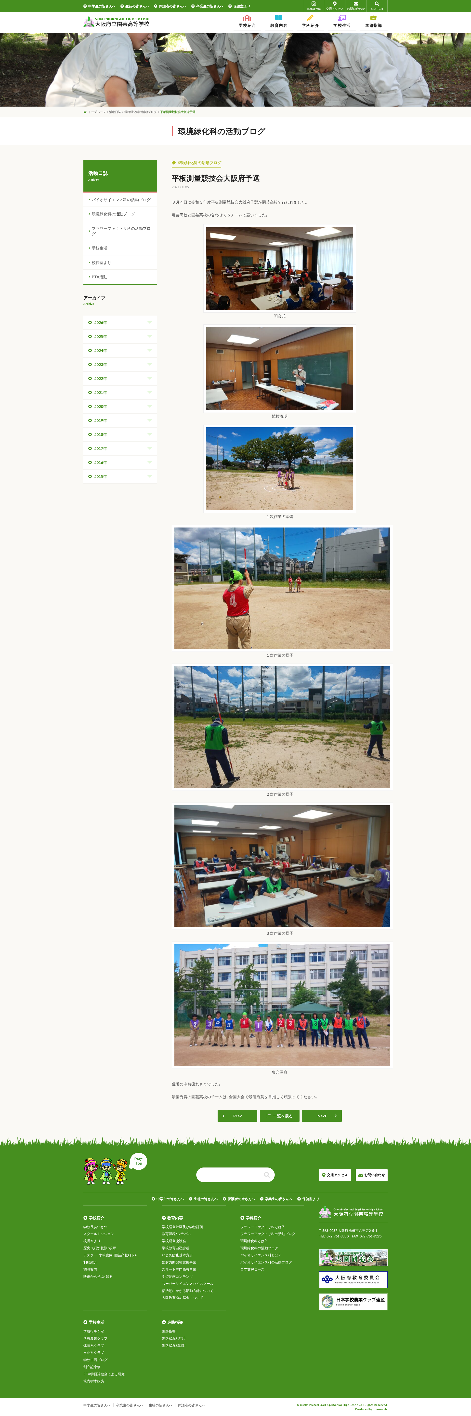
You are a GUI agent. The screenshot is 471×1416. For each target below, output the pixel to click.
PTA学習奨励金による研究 (104, 1374)
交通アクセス (335, 9)
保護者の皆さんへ (172, 6)
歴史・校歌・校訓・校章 (99, 1248)
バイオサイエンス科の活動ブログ (121, 199)
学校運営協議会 (174, 1241)
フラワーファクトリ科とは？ (262, 1227)
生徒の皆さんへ (137, 6)
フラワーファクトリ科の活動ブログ (121, 231)
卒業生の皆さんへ (210, 6)
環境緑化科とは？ (253, 1241)
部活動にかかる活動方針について (187, 1291)
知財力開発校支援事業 (179, 1262)
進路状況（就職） (174, 1345)
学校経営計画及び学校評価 (182, 1227)
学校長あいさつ (95, 1227)
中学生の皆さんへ (102, 6)
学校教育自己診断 (175, 1248)
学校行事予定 (93, 1331)
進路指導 (169, 1331)
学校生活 (99, 248)
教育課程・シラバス (176, 1234)
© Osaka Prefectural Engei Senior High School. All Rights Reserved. (342, 1405)
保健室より (241, 6)
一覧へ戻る (283, 1115)
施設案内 (90, 1269)
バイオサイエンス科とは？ (260, 1255)
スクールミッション (98, 1234)
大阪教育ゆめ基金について (182, 1297)
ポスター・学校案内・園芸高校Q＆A (110, 1255)
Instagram (314, 9)
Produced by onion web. (371, 1409)
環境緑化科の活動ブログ (199, 162)
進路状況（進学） (174, 1338)
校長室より (101, 262)
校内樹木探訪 (93, 1381)
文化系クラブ (93, 1352)
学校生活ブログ (95, 1360)
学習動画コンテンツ (177, 1276)
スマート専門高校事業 (179, 1269)
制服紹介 (90, 1262)
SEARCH (377, 9)
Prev (237, 1115)
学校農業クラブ (95, 1338)
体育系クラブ (93, 1345)
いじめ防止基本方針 (177, 1255)
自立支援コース (252, 1269)
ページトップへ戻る (115, 1169)
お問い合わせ (356, 9)
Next (322, 1115)
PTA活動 (99, 276)
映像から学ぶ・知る (98, 1276)
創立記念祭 (92, 1367)
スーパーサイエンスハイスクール (187, 1283)
